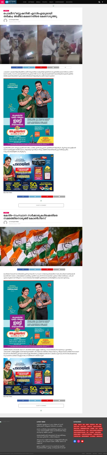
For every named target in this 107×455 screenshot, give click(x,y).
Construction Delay (87, 434)
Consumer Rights (98, 434)
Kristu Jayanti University (96, 430)
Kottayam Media (14, 19)
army (87, 424)
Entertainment (59, 2)
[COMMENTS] (65, 67)
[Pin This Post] (41, 67)
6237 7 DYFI (76, 426)
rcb (100, 424)
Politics (44, 2)
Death (79, 424)
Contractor (77, 436)
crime (75, 424)
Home (24, 2)
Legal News (98, 432)
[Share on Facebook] (17, 67)
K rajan (92, 432)
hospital (92, 424)
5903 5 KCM (76, 428)
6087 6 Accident (97, 426)
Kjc (87, 432)
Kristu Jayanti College (79, 432)
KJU (87, 430)
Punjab (92, 428)
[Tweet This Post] (29, 67)
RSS (84, 424)
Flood (100, 428)
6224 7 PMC (83, 426)
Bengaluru (99, 436)
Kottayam (31, 2)
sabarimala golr (85, 428)
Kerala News (77, 434)
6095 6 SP (89, 426)
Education (69, 2)
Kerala (38, 2)
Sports (105, 453)
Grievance (88, 453)
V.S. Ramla (92, 436)
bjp (97, 424)
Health (51, 2)
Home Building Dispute (79, 430)
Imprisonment (85, 436)
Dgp (97, 428)
